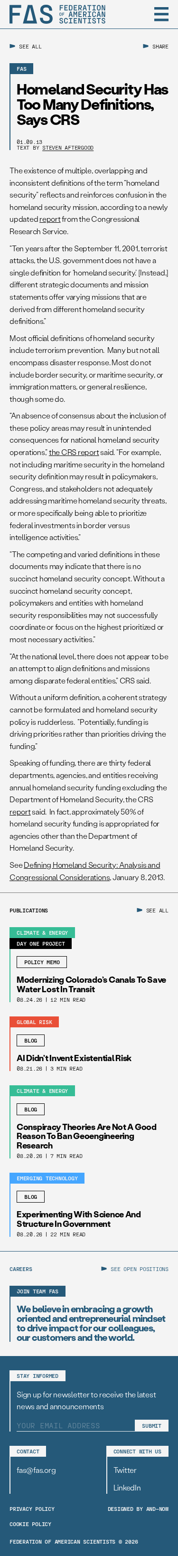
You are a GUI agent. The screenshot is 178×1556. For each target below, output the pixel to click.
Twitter (125, 1470)
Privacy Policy (32, 1508)
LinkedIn (127, 1487)
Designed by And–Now (138, 1508)
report (50, 219)
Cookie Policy (30, 1523)
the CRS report (74, 452)
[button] (161, 14)
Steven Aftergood (68, 147)
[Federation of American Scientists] (57, 14)
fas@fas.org (36, 1470)
